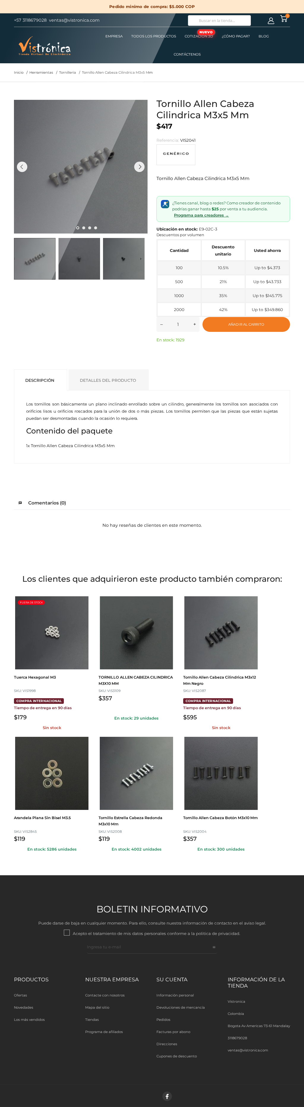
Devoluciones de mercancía (180, 1007)
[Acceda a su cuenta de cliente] (271, 21)
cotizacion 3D (199, 34)
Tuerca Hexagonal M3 (35, 677)
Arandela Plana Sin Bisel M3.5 (42, 818)
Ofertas (20, 995)
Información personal (175, 995)
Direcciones (166, 1044)
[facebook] (167, 1096)
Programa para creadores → (201, 215)
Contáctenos (187, 54)
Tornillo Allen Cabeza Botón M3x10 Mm (220, 818)
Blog (264, 36)
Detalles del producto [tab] (108, 380)
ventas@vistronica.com (248, 1050)
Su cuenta (171, 979)
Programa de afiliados (104, 1032)
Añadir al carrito (246, 324)
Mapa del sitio (97, 1007)
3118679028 (237, 1038)
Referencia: (167, 140)
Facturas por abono (173, 1032)
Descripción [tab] (39, 380)
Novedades (23, 1007)
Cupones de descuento (176, 1056)
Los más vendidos (29, 1020)
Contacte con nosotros (105, 995)
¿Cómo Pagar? (236, 36)
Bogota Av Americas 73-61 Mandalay (259, 1026)
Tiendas (92, 1020)
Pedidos (163, 1020)
